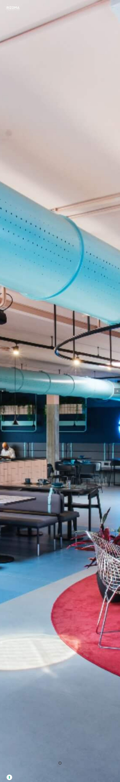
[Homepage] (12, 8)
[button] (3, 391)
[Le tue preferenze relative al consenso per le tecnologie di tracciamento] (9, 777)
